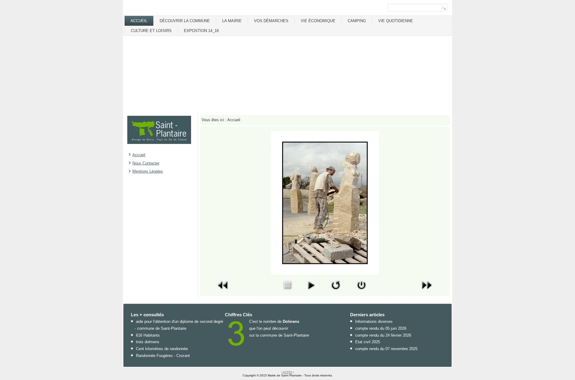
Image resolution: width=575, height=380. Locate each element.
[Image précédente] (223, 291)
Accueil (139, 21)
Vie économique (318, 21)
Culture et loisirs (151, 30)
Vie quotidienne (395, 21)
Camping (357, 21)
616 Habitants (148, 335)
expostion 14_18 (201, 30)
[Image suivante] (427, 291)
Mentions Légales (147, 171)
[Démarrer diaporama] (311, 291)
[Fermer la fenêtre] (361, 291)
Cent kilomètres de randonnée (162, 348)
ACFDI (287, 372)
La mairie (232, 21)
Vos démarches (271, 21)
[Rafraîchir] (336, 291)
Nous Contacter (145, 163)
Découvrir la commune (185, 21)
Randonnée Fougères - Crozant (163, 355)
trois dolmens (147, 342)
